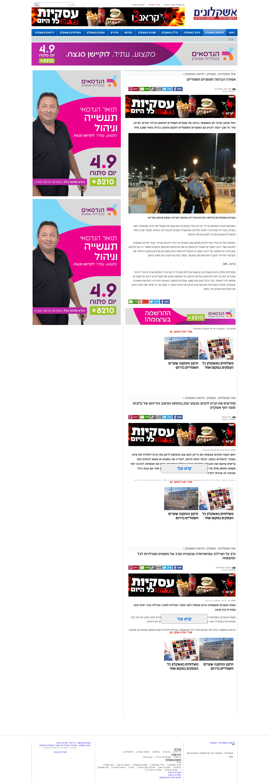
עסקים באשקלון (96, 32)
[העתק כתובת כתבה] (156, 90)
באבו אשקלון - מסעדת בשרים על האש (73, 745)
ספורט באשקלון (147, 32)
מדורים (115, 32)
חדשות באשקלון (214, 32)
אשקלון (216, 600)
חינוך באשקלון (192, 32)
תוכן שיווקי (148, 757)
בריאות (178, 757)
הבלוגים (177, 767)
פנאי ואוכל (108, 764)
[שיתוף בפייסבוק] (177, 90)
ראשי (232, 32)
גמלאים (156, 751)
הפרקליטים (128, 751)
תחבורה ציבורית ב (153, 770)
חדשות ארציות (119, 767)
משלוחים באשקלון (70, 32)
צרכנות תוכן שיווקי (146, 767)
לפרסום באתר (138, 4)
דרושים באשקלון (44, 32)
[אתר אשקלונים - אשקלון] (222, 742)
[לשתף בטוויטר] (167, 90)
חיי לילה (177, 751)
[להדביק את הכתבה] (143, 303)
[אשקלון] (215, 19)
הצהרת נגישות (174, 772)
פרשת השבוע (143, 751)
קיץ (228, 600)
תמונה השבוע (172, 770)
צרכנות (167, 751)
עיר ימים (208, 600)
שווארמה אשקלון (46, 745)
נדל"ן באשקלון (170, 32)
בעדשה (128, 32)
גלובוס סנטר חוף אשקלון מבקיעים (216, 450)
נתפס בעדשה (123, 764)
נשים (132, 767)
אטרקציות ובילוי (164, 757)
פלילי (230, 39)
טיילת (223, 600)
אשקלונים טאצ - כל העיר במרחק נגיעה (73, 742)
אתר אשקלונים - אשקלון (221, 74)
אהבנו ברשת (164, 767)
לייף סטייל (176, 754)
